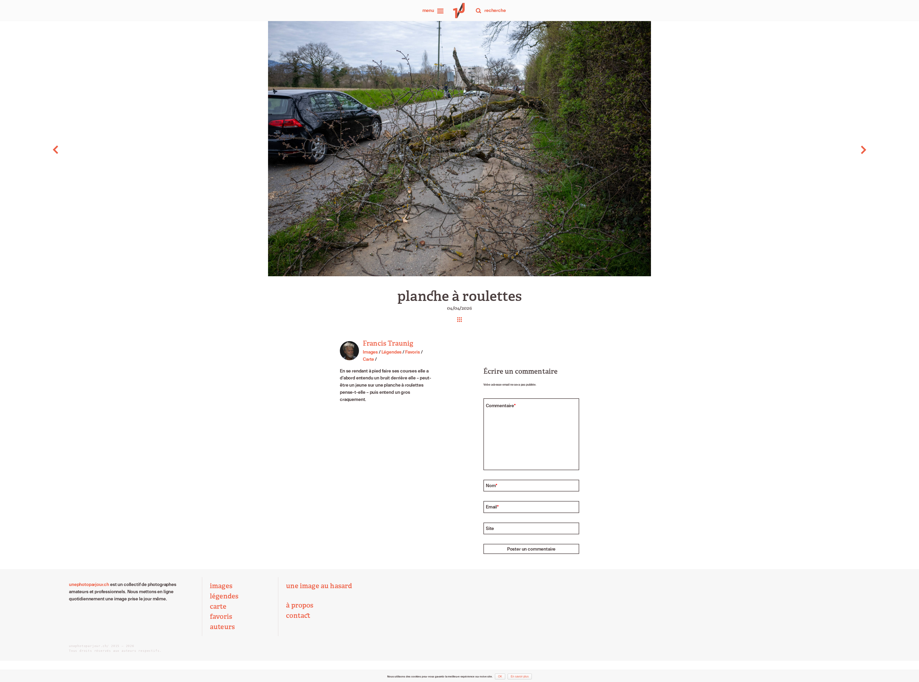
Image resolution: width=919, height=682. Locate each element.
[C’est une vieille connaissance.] (91, 149)
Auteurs (222, 626)
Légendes (391, 352)
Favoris (412, 352)
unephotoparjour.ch (89, 584)
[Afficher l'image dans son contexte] (459, 319)
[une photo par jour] (459, 10)
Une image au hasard (319, 585)
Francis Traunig (388, 343)
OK (500, 676)
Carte (368, 359)
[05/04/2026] (827, 149)
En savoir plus (520, 676)
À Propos (299, 605)
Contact (298, 615)
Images (370, 352)
